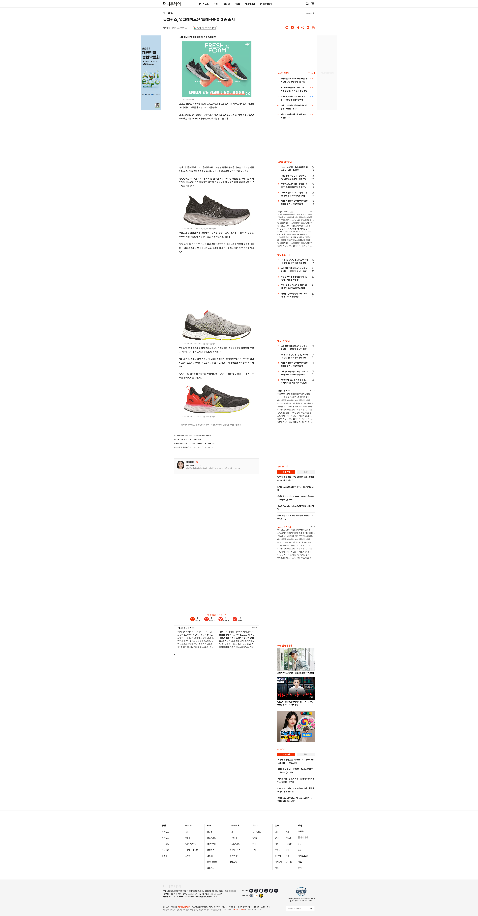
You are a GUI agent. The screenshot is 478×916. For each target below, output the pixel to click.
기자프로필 (303, 856)
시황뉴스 (165, 832)
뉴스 (231, 832)
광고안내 (225, 907)
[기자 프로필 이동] (180, 465)
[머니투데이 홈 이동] (171, 886)
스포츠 (301, 831)
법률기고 (210, 868)
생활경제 (170, 13)
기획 (254, 850)
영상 (299, 844)
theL (238, 3)
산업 (277, 838)
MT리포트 (204, 3)
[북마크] (307, 27)
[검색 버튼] (307, 3)
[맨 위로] (473, 906)
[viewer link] (248, 93)
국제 (287, 856)
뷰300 (187, 856)
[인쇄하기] (313, 27)
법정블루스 (211, 850)
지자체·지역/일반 (191, 850)
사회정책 (289, 844)
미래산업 (278, 862)
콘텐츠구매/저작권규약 (244, 907)
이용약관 (217, 907)
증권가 (164, 856)
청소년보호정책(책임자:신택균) (202, 907)
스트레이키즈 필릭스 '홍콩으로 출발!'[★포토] (295, 673)
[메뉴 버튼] (312, 3)
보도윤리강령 (265, 907)
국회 (186, 832)
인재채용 (174, 907)
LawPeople (212, 862)
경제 (287, 832)
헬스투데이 (234, 856)
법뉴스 (209, 832)
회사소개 (166, 907)
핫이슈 (255, 838)
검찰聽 (210, 856)
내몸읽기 (233, 838)
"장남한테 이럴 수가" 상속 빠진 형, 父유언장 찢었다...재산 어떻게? (293, 179)
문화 (287, 850)
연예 (300, 825)
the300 (227, 3)
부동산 (277, 850)
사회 (277, 844)
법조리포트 (211, 838)
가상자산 (165, 850)
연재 (254, 844)
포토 (299, 850)
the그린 (233, 862)
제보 (300, 862)
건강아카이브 (235, 850)
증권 (216, 3)
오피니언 (289, 862)
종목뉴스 (165, 838)
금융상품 (165, 844)
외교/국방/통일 (190, 844)
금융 (277, 832)
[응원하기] (197, 462)
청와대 (187, 838)
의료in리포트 (235, 844)
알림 (300, 867)
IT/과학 (278, 856)
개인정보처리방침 (184, 907)
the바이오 (250, 3)
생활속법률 (211, 844)
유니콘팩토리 (266, 3)
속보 (277, 868)
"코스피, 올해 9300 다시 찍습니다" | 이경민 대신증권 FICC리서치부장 (295, 703)
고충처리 (257, 907)
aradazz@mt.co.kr (193, 465)
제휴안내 (232, 907)
